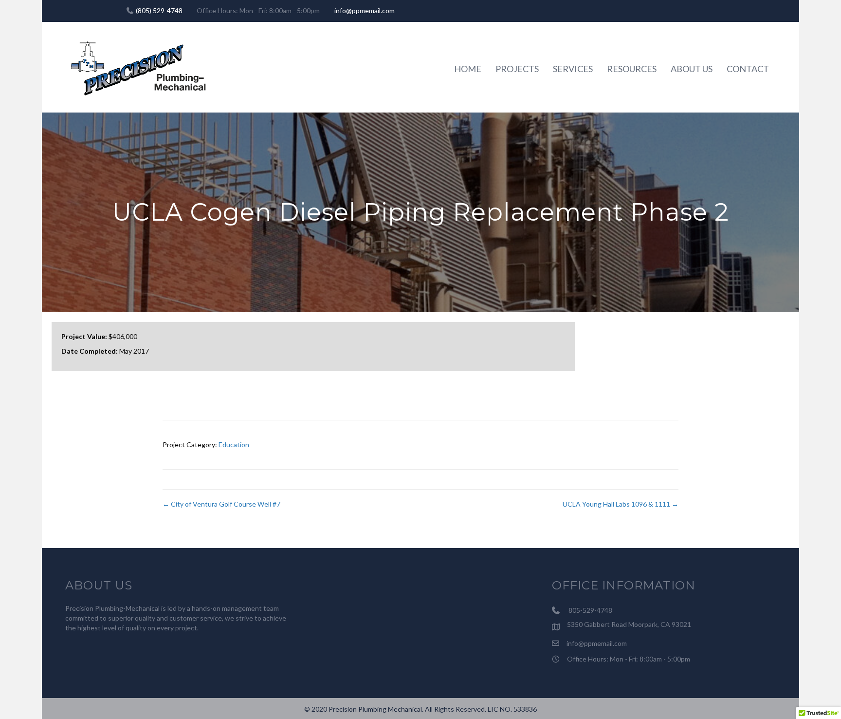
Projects (517, 68)
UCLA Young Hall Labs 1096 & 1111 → (620, 504)
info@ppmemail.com (364, 10)
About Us (692, 68)
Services (573, 68)
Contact (748, 68)
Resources (632, 68)
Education (234, 444)
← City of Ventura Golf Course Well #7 (221, 504)
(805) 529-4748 (159, 10)
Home (467, 68)
